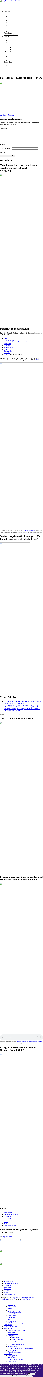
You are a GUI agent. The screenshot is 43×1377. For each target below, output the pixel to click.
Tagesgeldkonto (9, 347)
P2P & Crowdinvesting (15, 31)
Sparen (10, 16)
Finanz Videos (12, 24)
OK (29, 1374)
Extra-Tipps (7, 51)
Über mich (11, 40)
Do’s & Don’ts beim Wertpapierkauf (15, 342)
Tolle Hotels (16, 46)
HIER (38, 360)
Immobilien (11, 26)
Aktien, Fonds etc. (10, 340)
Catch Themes (25, 1299)
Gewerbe (7, 353)
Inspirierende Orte (17, 47)
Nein (33, 1374)
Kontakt (6, 1223)
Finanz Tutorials (13, 22)
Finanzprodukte (13, 64)
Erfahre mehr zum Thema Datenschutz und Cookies (16, 1376)
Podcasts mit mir (13, 42)
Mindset (10, 27)
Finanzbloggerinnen (14, 60)
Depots (6, 349)
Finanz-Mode (12, 69)
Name (2, 144)
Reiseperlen (11, 44)
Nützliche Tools (13, 58)
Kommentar (4, 128)
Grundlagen (12, 13)
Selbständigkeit (13, 29)
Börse (10, 18)
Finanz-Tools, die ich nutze (16, 38)
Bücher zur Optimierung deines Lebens (20, 56)
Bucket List (15, 49)
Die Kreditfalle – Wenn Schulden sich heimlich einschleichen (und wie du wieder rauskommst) (23, 702)
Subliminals (11, 66)
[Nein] (32, 1376)
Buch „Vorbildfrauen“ (11, 35)
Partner (6, 1222)
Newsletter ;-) (12, 55)
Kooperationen (8, 1213)
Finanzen (7, 11)
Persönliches (8, 36)
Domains (7, 345)
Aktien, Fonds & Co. (14, 20)
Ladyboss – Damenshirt (7, 115)
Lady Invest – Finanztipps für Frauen (11, 4)
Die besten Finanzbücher (16, 53)
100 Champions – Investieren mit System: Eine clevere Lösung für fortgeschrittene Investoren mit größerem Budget (23, 706)
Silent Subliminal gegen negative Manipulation (30, 1041)
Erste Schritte (12, 15)
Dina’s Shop (8, 62)
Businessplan (8, 351)
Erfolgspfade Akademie (29, 530)
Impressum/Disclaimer (11, 1214)
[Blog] (6, 1237)
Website (2, 152)
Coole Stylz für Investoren (16, 67)
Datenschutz (8, 1216)
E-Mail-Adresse (5, 148)
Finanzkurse (8, 33)
